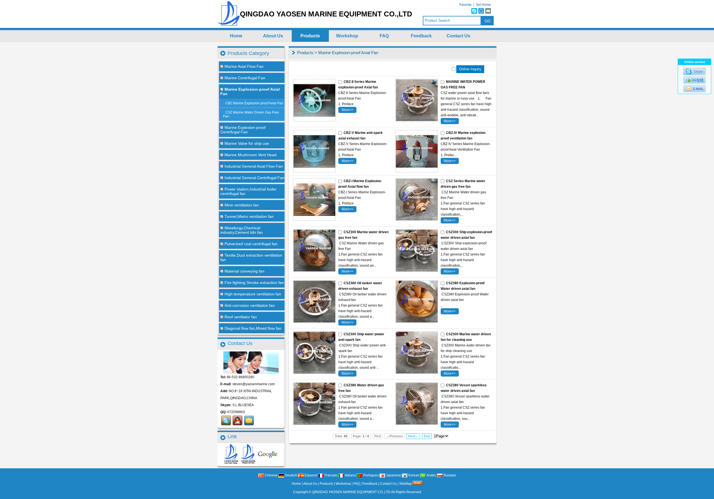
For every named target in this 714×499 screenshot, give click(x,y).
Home (236, 35)
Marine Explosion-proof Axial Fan (348, 52)
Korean (413, 475)
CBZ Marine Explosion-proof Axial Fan (254, 103)
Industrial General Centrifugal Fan (254, 177)
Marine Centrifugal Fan (245, 78)
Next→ (413, 436)
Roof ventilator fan (241, 317)
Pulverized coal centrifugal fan (251, 244)
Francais (330, 475)
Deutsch (290, 475)
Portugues (370, 475)
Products (310, 35)
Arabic (431, 475)
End (427, 436)
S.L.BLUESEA (243, 405)
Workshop (347, 35)
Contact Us (458, 35)
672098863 (236, 412)
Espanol (310, 475)
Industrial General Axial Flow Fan (254, 166)
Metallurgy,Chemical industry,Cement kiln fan (241, 230)
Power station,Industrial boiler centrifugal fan (248, 191)
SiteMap (405, 484)
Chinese (271, 475)
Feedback (421, 35)
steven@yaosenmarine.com (253, 384)
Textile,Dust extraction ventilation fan (251, 257)
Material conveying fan (244, 271)
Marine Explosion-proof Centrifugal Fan (243, 129)
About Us (273, 35)
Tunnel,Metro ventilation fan (249, 216)
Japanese (393, 475)
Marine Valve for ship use (247, 143)
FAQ (384, 35)
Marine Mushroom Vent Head (250, 155)
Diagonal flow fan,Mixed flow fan (253, 328)
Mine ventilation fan (242, 205)
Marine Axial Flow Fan (244, 66)
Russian (449, 475)
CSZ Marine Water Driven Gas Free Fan (251, 114)
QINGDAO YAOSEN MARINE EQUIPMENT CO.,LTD (351, 492)
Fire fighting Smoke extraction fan (254, 282)
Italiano (350, 475)
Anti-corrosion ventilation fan (250, 305)
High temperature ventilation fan (253, 294)
